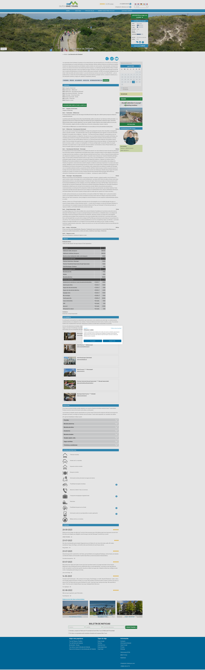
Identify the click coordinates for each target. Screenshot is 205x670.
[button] (86, 328)
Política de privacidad (116, 328)
